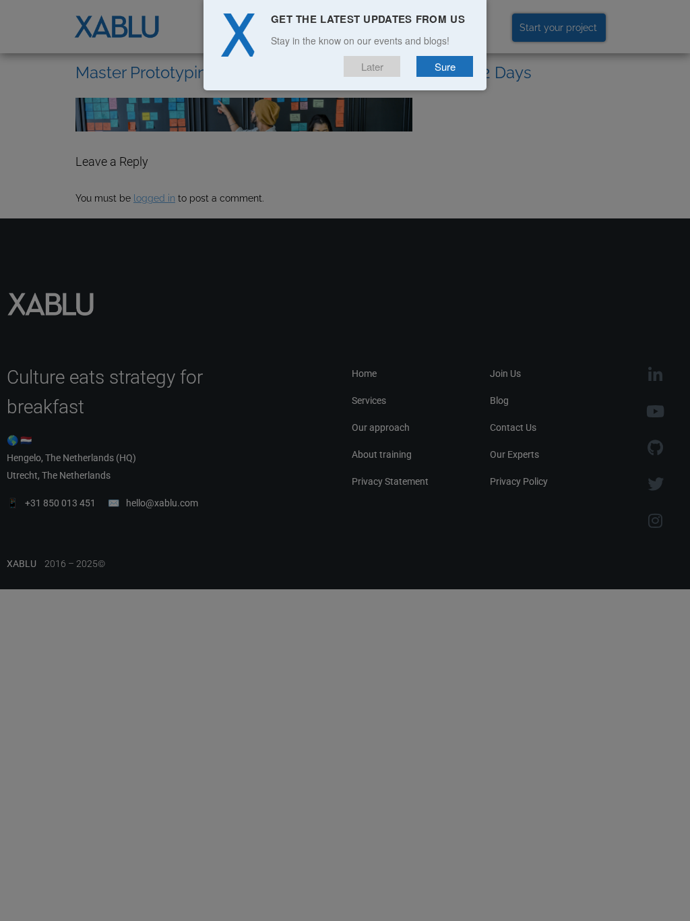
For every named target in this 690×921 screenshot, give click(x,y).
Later (372, 66)
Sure (445, 66)
